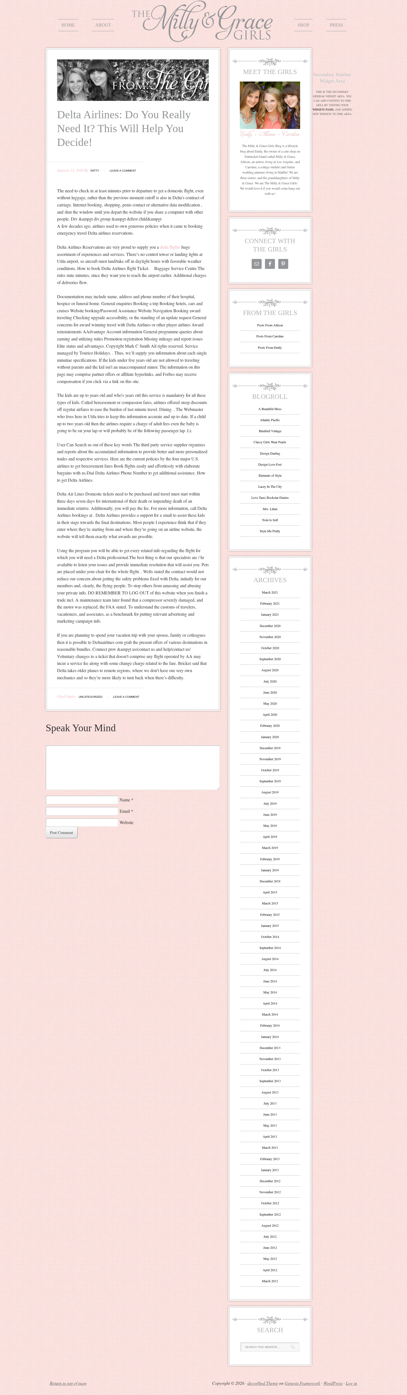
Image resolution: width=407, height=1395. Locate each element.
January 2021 (270, 614)
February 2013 (270, 1159)
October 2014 (270, 936)
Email (125, 811)
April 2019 (270, 836)
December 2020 (270, 625)
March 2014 (270, 1014)
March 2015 (270, 903)
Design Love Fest (270, 464)
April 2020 (270, 714)
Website (126, 822)
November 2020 (270, 636)
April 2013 (270, 1136)
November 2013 (270, 1058)
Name (125, 800)
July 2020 (270, 681)
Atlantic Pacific (270, 420)
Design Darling (270, 453)
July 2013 (270, 1103)
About (103, 25)
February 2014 (270, 1025)
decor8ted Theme (263, 1383)
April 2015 (270, 892)
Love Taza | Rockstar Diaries (270, 497)
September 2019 (270, 781)
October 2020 (270, 648)
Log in (351, 1383)
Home (68, 25)
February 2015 (270, 914)
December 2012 (270, 1181)
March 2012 (270, 1281)
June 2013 (270, 1114)
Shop (303, 25)
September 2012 (270, 1214)
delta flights (170, 247)
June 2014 (270, 981)
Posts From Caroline (270, 336)
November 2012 (270, 1192)
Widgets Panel (323, 109)
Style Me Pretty (270, 531)
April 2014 (270, 1003)
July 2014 (270, 969)
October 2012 (270, 1203)
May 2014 (270, 992)
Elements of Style (270, 475)
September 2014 (270, 947)
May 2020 (270, 703)
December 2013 (270, 1047)
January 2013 (270, 1170)
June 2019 (270, 814)
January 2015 (270, 925)
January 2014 (270, 1036)
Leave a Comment (123, 170)
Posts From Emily (270, 347)
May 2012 (270, 1258)
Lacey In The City (270, 486)
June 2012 (270, 1247)
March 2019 (270, 847)
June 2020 (270, 692)
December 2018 (270, 881)
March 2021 (270, 592)
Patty (95, 170)
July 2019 (270, 803)
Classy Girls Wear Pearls (270, 442)
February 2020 (270, 725)
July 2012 (270, 1236)
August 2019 (270, 792)
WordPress (332, 1383)
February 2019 (270, 859)
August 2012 (270, 1225)
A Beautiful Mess (270, 409)
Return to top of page (68, 1383)
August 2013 (270, 1092)
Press (336, 25)
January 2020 (270, 737)
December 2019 (270, 748)
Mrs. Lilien (270, 509)
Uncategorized (90, 696)
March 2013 (270, 1147)
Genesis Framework (302, 1383)
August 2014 (270, 958)
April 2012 (270, 1270)
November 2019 (270, 759)
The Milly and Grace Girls (203, 38)
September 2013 (270, 1081)
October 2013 (270, 1070)
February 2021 (270, 603)
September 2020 (270, 659)
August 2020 (270, 670)
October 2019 (270, 770)
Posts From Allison (270, 325)
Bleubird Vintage (270, 431)
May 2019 (270, 825)
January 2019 (270, 870)
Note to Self (270, 520)
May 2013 (270, 1125)
